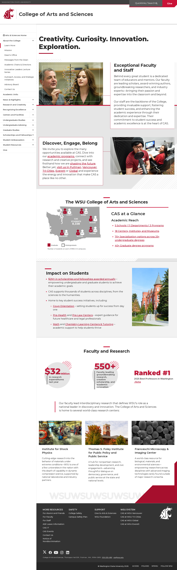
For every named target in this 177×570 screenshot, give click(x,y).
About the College (11, 41)
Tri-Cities (48, 170)
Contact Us (9, 89)
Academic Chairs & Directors (17, 65)
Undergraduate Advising (14, 125)
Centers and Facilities (13, 115)
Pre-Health (59, 315)
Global (73, 170)
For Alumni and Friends (54, 513)
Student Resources (12, 145)
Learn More (9, 45)
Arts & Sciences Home (15, 35)
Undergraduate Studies (14, 120)
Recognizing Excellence (14, 109)
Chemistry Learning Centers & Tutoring (89, 324)
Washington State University (16, 2)
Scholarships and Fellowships (17, 135)
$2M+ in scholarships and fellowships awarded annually (81, 279)
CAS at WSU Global (129, 520)
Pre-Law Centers (82, 315)
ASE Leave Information (53, 524)
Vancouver (89, 167)
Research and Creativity (14, 105)
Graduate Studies (11, 130)
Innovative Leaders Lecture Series (17, 70)
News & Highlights (12, 100)
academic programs (60, 156)
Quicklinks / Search (145, 3)
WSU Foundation (103, 517)
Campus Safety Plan (78, 517)
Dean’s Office (10, 55)
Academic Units (10, 94)
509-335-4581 (107, 557)
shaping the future (82, 163)
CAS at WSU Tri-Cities (131, 517)
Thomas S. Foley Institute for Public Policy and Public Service (106, 453)
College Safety (75, 513)
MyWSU (155, 566)
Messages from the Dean (16, 60)
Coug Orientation (63, 306)
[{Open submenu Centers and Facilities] (33, 115)
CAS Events (48, 531)
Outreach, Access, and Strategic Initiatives (19, 78)
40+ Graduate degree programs (134, 245)
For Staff (47, 520)
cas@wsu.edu (118, 557)
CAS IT (46, 528)
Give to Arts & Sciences (105, 513)
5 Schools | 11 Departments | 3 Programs (139, 225)
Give (169, 3)
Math (56, 324)
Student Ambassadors (13, 140)
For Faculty (48, 517)
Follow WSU (166, 566)
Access (135, 566)
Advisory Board (11, 84)
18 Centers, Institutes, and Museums (137, 231)
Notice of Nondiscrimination (51, 540)
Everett (60, 170)
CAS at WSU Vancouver (131, 513)
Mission (8, 50)
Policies (145, 566)
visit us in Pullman (69, 167)
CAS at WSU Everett (130, 524)
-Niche (137, 382)
